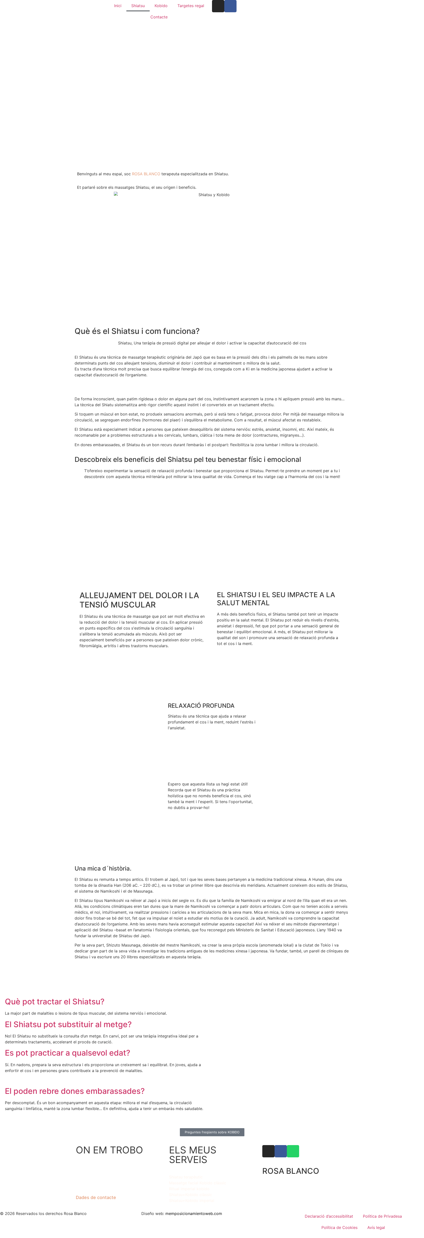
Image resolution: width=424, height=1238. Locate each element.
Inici (117, 5)
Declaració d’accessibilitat (329, 1216)
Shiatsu (138, 5)
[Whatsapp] (293, 1151)
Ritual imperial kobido (189, 1188)
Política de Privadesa (382, 1216)
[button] (107, 1001)
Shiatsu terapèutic (186, 1177)
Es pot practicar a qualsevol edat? (67, 1053)
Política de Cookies (339, 1227)
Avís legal (376, 1227)
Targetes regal (190, 5)
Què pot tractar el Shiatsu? (55, 1001)
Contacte (159, 16)
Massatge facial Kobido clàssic (197, 1182)
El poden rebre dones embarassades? (75, 1091)
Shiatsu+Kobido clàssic (190, 1194)
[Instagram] (218, 6)
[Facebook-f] (230, 6)
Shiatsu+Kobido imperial (191, 1200)
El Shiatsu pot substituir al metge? (68, 1024)
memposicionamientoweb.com (193, 1213)
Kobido (161, 5)
